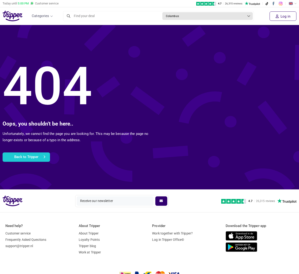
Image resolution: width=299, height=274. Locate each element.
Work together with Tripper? (172, 233)
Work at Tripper (90, 252)
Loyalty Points (89, 240)
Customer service (18, 233)
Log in (285, 16)
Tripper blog (87, 246)
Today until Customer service (31, 3)
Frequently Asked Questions (25, 240)
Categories (40, 16)
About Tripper (89, 233)
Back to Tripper (26, 157)
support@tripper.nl (19, 246)
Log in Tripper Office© (168, 240)
